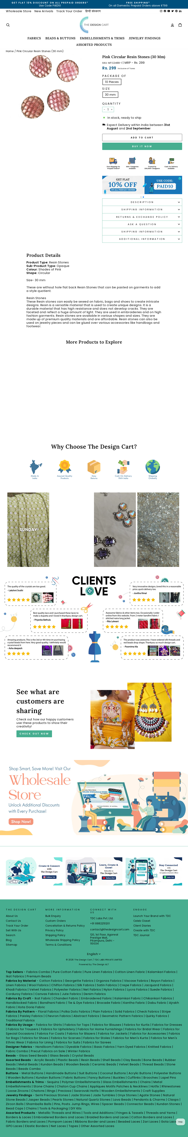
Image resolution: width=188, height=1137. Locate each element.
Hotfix (155, 1086)
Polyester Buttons (167, 1073)
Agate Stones (149, 1095)
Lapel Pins (168, 1078)
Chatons (38, 1091)
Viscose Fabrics (136, 981)
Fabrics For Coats (51, 1033)
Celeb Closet (141, 921)
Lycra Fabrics (137, 989)
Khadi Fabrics (16, 989)
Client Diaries (142, 925)
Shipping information (142, 231)
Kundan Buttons (48, 1078)
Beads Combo (29, 1069)
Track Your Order (69, 11)
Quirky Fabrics (156, 1016)
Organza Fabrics (109, 981)
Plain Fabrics (102, 1011)
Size (106, 88)
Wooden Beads (78, 1064)
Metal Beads (28, 1064)
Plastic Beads (68, 1060)
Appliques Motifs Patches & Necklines (119, 1086)
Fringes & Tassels (130, 1113)
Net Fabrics (92, 989)
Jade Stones (80, 1095)
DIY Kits (76, 1108)
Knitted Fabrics (159, 1047)
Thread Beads (153, 1064)
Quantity (111, 103)
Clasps (173, 1100)
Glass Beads (59, 1056)
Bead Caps (14, 1108)
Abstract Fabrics (86, 1016)
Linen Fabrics (16, 985)
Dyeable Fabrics (79, 1047)
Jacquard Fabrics (157, 985)
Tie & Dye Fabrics (81, 1003)
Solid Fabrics (125, 1011)
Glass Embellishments (120, 1082)
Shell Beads (112, 1060)
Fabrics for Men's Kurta (130, 1038)
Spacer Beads (113, 1104)
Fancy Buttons (99, 1078)
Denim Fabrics (95, 994)
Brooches (151, 1078)
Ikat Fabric (43, 998)
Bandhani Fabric (53, 1003)
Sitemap (11, 945)
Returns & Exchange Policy (142, 217)
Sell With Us (13, 930)
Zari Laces (150, 1122)
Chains (145, 1082)
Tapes (74, 1126)
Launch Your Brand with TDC (152, 916)
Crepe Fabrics (131, 985)
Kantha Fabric (134, 1003)
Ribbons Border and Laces (95, 1122)
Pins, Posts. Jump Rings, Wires (77, 1104)
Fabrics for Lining (40, 1042)
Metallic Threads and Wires (59, 1113)
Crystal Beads (83, 1056)
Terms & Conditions (58, 945)
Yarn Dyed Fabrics (131, 1047)
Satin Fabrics (107, 985)
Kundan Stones (168, 1104)
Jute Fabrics (71, 994)
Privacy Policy (54, 930)
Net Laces (58, 1126)
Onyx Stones (128, 1095)
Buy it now (142, 146)
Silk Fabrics (85, 985)
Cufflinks (134, 1078)
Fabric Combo (17, 1051)
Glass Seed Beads (33, 1056)
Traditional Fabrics (20, 1020)
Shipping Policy (55, 935)
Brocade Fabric (109, 1003)
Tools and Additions (98, 1113)
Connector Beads (140, 1104)
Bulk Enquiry (53, 916)
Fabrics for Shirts (49, 1025)
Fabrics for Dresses (167, 1025)
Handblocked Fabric (21, 1003)
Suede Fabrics (161, 989)
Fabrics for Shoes (35, 1038)
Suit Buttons (88, 1073)
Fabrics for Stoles (96, 1038)
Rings (51, 1091)
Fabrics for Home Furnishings (100, 1029)
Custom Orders (55, 921)
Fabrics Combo (38, 972)
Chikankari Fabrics (157, 998)
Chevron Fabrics (58, 1016)
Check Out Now (34, 733)
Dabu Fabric (157, 1003)
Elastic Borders (36, 1126)
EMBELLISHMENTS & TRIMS (102, 38)
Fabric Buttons (74, 1078)
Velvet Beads (129, 1064)
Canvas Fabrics (47, 994)
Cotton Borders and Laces (151, 1117)
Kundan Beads (52, 1064)
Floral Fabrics (48, 1011)
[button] (141, 197)
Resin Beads (90, 1060)
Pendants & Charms (149, 1100)
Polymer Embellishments (81, 1082)
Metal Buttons (33, 1073)
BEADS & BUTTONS (60, 38)
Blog (9, 940)
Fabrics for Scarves (66, 1038)
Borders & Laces (18, 1117)
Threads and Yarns (161, 1113)
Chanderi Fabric (66, 998)
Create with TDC (144, 930)
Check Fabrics (148, 1011)
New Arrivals (43, 11)
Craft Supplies (154, 1091)
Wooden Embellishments (121, 1091)
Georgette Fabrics (79, 981)
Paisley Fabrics (31, 1016)
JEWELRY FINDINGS (144, 38)
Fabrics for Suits (68, 1042)
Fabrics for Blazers (81, 1033)
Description (142, 202)
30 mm (110, 95)
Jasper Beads (39, 1100)
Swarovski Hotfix (86, 1091)
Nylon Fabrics (114, 989)
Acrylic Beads (44, 1060)
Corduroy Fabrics (19, 994)
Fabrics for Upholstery (58, 1029)
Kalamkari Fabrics (162, 972)
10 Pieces (112, 82)
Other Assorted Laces (97, 1126)
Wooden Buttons (20, 1078)
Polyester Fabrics (67, 989)
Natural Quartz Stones (93, 1100)
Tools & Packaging (53, 1108)
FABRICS (34, 38)
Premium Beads (39, 976)
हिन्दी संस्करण (93, 11)
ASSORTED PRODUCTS (94, 45)
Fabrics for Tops (76, 1025)
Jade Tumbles (104, 1095)
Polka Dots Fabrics (75, 1011)
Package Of (114, 76)
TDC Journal (141, 935)
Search (10, 935)
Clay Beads (132, 1060)
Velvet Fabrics (40, 989)
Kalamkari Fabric (127, 998)
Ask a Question (142, 224)
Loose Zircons (18, 1091)
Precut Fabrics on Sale (48, 1051)
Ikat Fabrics (15, 976)
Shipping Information (142, 209)
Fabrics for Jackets (113, 1033)
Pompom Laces (60, 1122)
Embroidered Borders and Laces (59, 1117)
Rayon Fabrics (162, 981)
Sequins (53, 1082)
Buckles (119, 1078)
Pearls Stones (63, 1100)
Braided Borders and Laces (108, 1117)
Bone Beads (152, 1060)
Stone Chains (43, 1086)
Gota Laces (170, 1122)
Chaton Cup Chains (72, 1086)
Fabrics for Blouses (106, 1025)
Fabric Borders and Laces (26, 1122)
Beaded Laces (129, 1122)
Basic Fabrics (104, 1047)
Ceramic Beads (104, 1064)
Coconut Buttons (113, 1073)
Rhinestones (171, 1086)
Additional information (142, 239)
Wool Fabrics (39, 985)
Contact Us (13, 921)
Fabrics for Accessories (148, 1033)
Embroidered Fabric (96, 998)
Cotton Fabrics (50, 981)
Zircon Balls (15, 1104)
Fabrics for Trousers (23, 1029)
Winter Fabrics (79, 1051)
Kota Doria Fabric (31, 1007)
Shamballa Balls (39, 1104)
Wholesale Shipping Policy (62, 940)
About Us (12, 916)
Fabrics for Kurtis (137, 1025)
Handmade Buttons (61, 1073)
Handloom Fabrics (49, 1047)
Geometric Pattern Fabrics (122, 1016)
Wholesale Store (18, 11)
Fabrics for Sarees (97, 1042)
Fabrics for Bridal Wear (143, 1029)
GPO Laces (14, 1126)
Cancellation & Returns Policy (65, 925)
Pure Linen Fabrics (98, 972)
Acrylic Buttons (140, 1073)
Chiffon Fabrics (63, 985)
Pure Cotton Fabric (67, 972)
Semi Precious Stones (51, 1095)
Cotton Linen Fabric (130, 972)
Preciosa (64, 1091)
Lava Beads (122, 1100)
